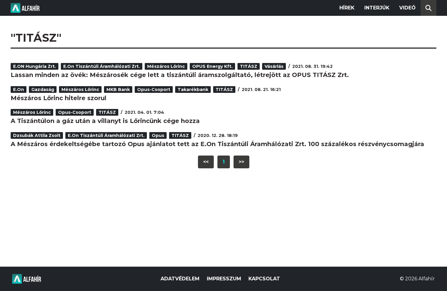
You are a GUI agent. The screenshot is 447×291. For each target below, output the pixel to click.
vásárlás (274, 66)
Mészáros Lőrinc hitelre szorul (58, 98)
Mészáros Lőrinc (166, 66)
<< (206, 162)
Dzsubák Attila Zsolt (37, 135)
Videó (407, 8)
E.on (18, 89)
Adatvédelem (180, 279)
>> (241, 162)
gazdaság (42, 89)
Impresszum (224, 279)
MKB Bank (118, 89)
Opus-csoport (153, 89)
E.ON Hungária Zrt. (34, 66)
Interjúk (377, 8)
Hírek (347, 8)
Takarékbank (193, 89)
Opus (158, 135)
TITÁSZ (248, 66)
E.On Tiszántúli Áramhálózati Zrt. (101, 66)
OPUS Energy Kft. (212, 66)
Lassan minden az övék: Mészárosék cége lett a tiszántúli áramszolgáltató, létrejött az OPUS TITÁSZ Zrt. (180, 75)
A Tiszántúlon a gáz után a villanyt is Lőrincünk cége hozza (105, 120)
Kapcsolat (264, 279)
